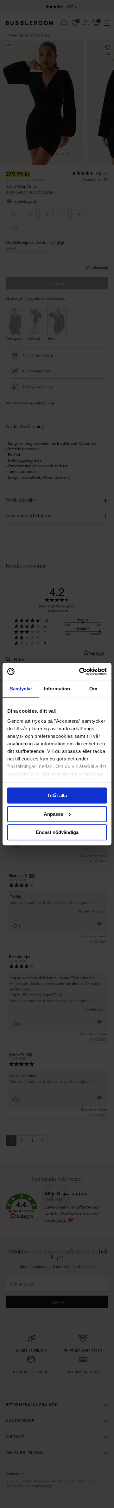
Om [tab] (93, 688)
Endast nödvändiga (57, 832)
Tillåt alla (57, 795)
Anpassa (53, 814)
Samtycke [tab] (21, 688)
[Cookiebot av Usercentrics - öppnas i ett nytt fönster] (80, 671)
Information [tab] (57, 688)
